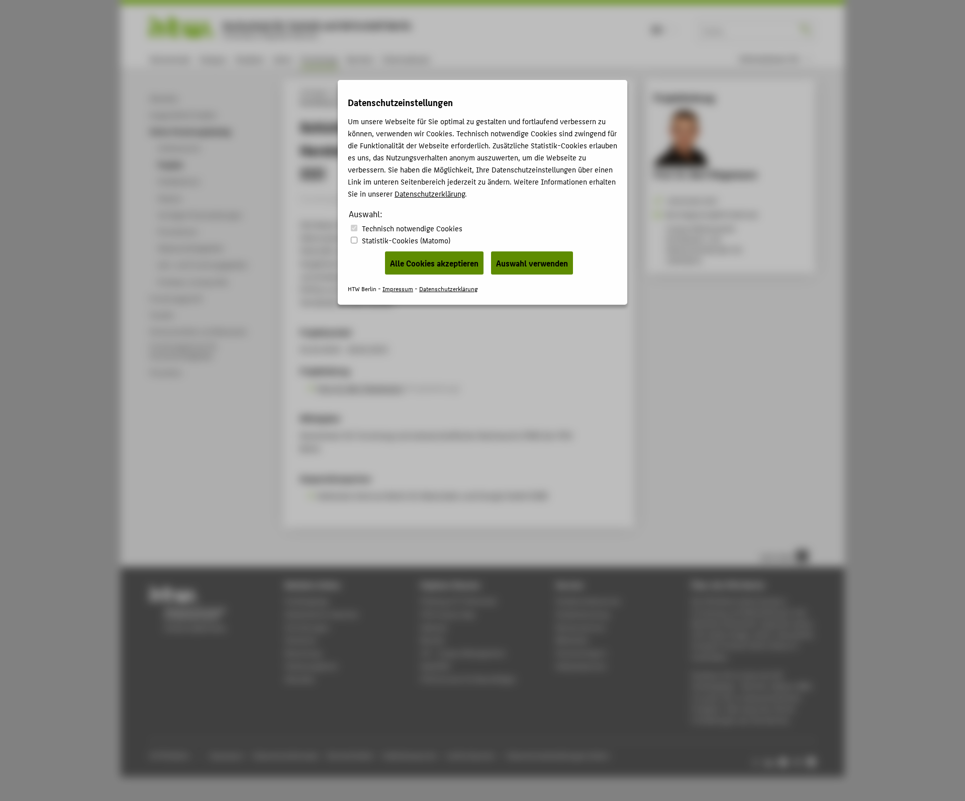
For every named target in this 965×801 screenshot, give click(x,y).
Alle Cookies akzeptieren (434, 263)
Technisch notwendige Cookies (412, 228)
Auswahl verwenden (532, 263)
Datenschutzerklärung (430, 193)
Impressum (397, 288)
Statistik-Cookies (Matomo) (406, 240)
